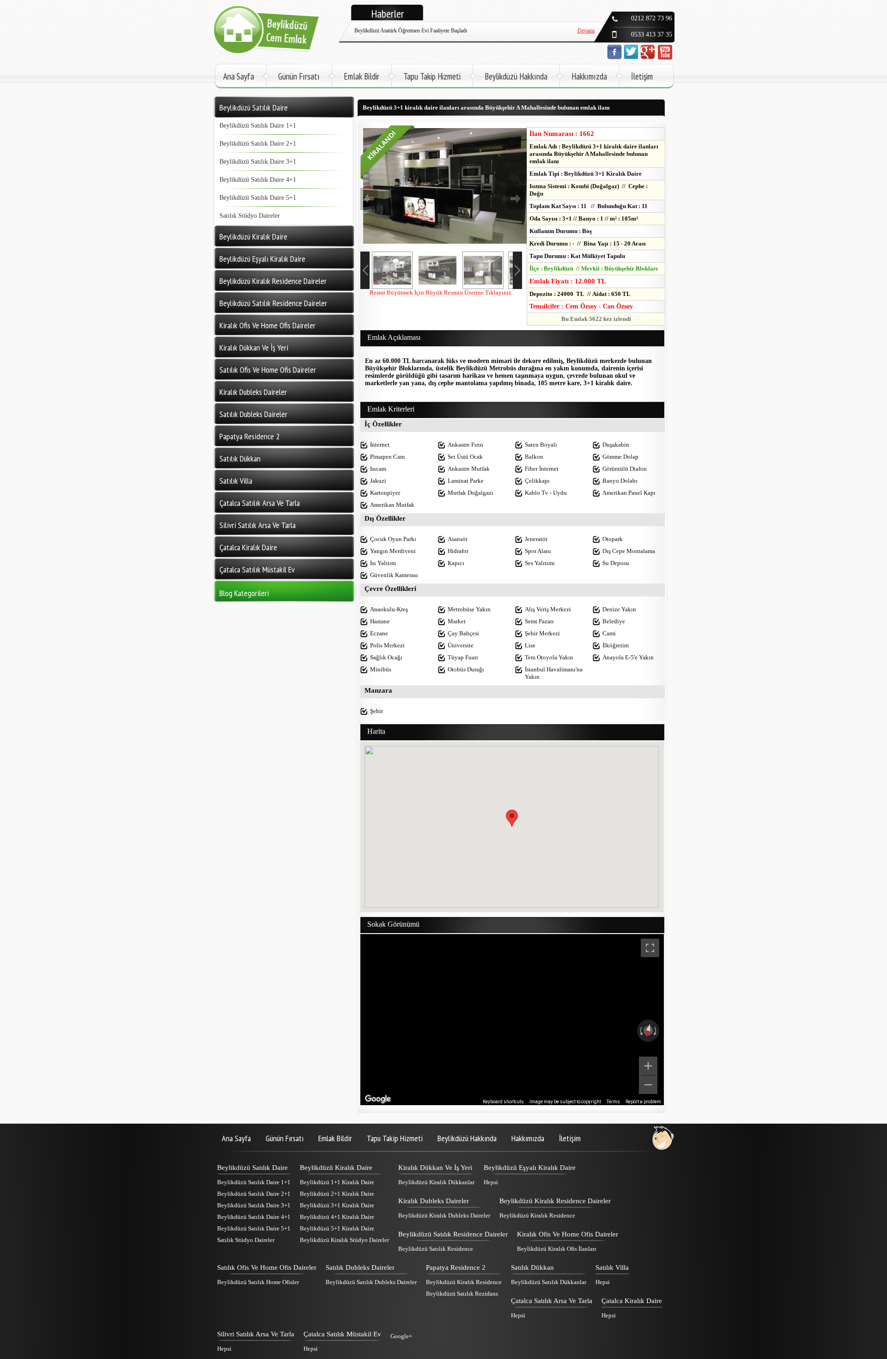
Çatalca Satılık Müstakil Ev (342, 1334)
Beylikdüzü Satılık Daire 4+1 (257, 179)
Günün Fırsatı (299, 76)
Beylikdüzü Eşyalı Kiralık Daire (530, 1167)
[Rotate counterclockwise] (640, 1031)
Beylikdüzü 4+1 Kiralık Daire (337, 1216)
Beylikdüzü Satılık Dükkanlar (548, 1282)
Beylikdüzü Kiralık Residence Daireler (555, 1201)
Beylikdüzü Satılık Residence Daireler (453, 1234)
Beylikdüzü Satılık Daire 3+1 (257, 161)
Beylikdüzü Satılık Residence (435, 1248)
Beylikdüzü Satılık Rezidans (462, 1293)
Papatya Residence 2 (456, 1267)
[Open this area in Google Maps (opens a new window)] (378, 1099)
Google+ (401, 1336)
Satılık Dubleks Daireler (360, 1267)
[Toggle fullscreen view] (650, 948)
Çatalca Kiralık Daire (631, 1300)
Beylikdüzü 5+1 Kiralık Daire (337, 1228)
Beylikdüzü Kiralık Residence (537, 1215)
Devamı (586, 40)
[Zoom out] (648, 1085)
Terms (613, 1101)
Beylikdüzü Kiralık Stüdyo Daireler (344, 1239)
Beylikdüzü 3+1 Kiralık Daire (337, 1205)
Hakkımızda (589, 76)
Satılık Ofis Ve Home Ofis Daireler (266, 1267)
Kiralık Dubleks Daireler (433, 1201)
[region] (512, 1019)
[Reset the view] (648, 1031)
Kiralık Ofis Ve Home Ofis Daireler (567, 1234)
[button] (512, 818)
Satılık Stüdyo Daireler (249, 215)
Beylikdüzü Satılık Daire (252, 1167)
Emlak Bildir (361, 76)
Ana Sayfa (238, 76)
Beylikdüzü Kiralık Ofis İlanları (556, 1248)
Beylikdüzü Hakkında (516, 76)
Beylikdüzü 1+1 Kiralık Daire (337, 1182)
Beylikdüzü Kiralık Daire (336, 1167)
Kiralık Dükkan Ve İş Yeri (435, 1167)
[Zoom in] (648, 1066)
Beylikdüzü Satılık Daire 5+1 (257, 197)
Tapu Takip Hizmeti (432, 76)
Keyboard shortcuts (503, 1101)
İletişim (642, 76)
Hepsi (491, 1182)
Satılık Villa (612, 1267)
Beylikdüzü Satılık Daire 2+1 (257, 143)
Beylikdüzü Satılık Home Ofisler (258, 1282)
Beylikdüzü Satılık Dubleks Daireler (371, 1282)
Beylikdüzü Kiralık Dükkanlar (436, 1182)
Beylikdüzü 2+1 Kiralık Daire (337, 1193)
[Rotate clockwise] (656, 1031)
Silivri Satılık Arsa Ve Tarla (255, 1334)
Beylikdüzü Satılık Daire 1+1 (257, 125)
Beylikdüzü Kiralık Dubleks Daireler (444, 1215)
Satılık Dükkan (532, 1267)
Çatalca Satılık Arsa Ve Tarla (551, 1300)
